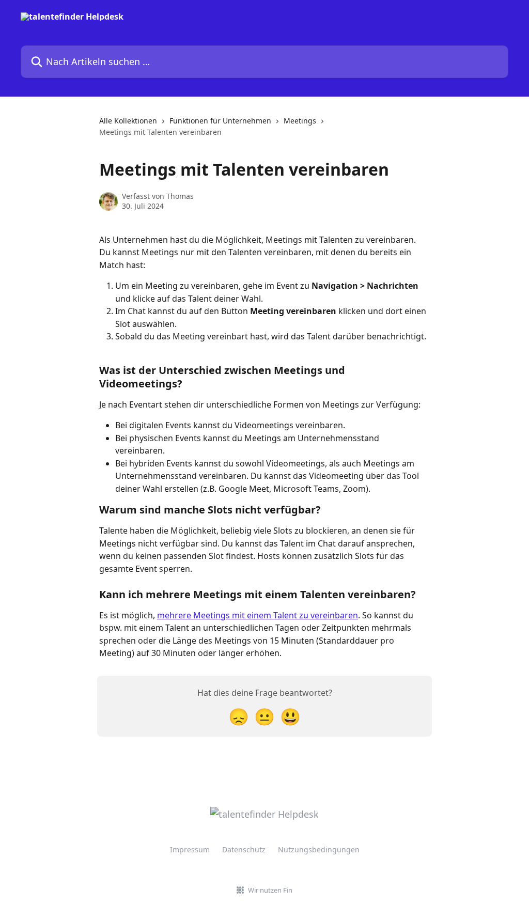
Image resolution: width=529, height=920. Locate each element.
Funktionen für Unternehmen (220, 121)
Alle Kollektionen (128, 121)
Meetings (300, 121)
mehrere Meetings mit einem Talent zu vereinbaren (257, 615)
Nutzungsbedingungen (319, 849)
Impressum (190, 849)
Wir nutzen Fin (270, 890)
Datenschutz (244, 849)
